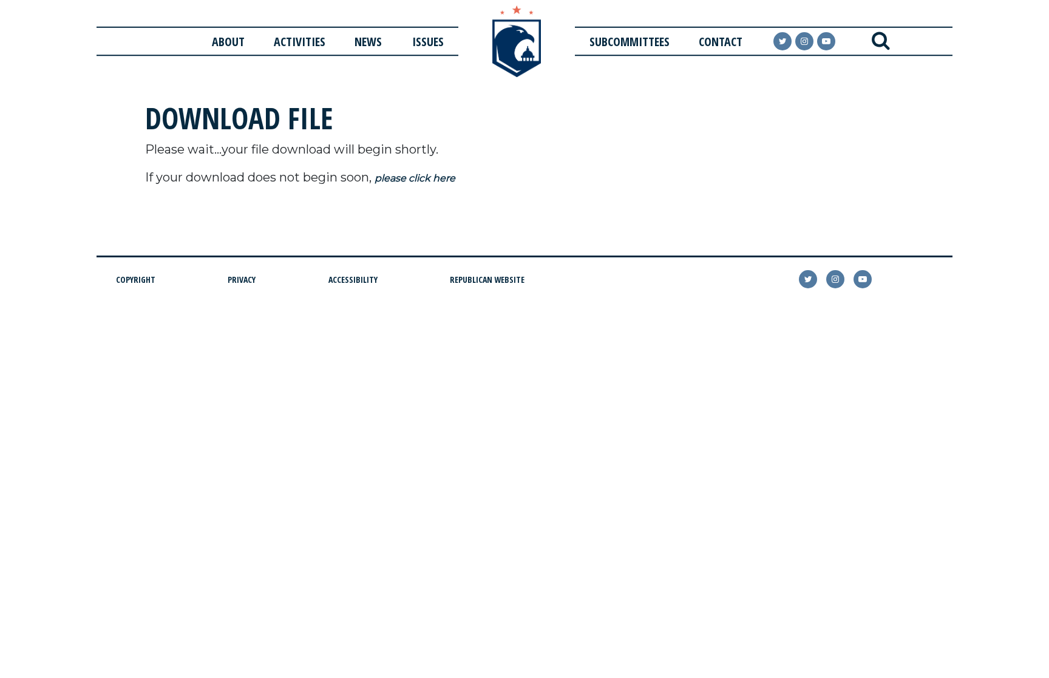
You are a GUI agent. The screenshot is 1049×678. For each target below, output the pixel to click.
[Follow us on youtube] (826, 41)
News (368, 41)
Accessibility (353, 279)
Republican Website (487, 279)
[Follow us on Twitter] (782, 41)
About (228, 41)
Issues (428, 41)
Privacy (242, 279)
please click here (415, 178)
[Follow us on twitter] (808, 279)
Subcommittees (629, 41)
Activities (299, 41)
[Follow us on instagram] (804, 41)
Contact (720, 41)
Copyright (135, 279)
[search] (880, 41)
